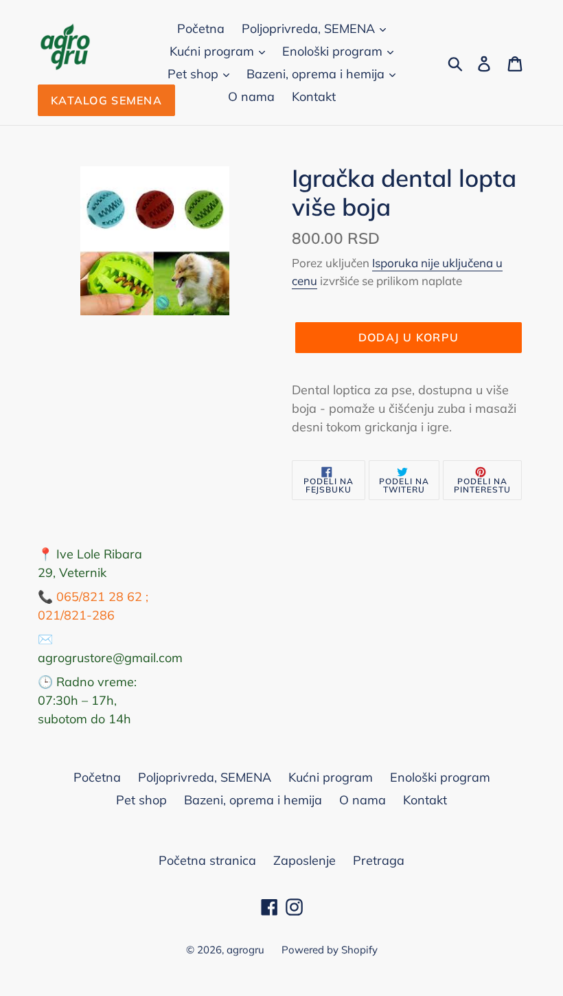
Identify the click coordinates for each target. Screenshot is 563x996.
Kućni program (213, 51)
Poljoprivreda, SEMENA (310, 28)
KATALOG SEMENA (106, 100)
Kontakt (314, 96)
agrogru (245, 949)
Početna (201, 28)
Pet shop (195, 74)
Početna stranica (207, 860)
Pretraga (378, 860)
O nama (251, 96)
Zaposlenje (304, 860)
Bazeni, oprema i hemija (317, 74)
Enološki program (334, 51)
